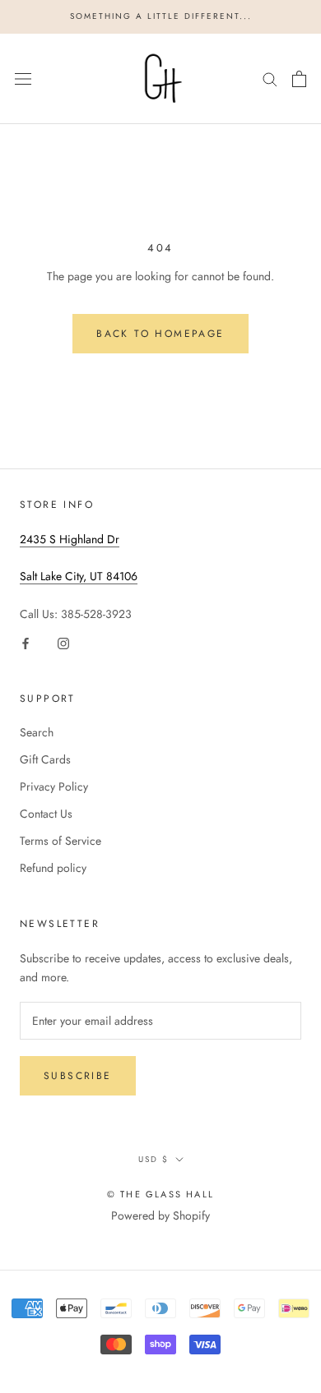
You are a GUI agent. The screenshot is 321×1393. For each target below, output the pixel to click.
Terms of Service (60, 841)
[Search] (270, 78)
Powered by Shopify (160, 1215)
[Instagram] (63, 642)
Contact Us (46, 813)
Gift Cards (45, 759)
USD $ (153, 1159)
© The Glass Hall (160, 1194)
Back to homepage (160, 333)
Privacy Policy (54, 786)
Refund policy (53, 868)
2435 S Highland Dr (69, 539)
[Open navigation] (23, 78)
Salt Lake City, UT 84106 (78, 576)
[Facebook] (25, 642)
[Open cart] (299, 79)
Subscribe (78, 1075)
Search (37, 732)
